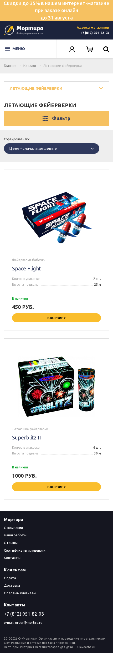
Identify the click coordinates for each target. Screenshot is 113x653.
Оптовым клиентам (20, 593)
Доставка (12, 585)
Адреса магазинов (93, 27)
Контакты (12, 558)
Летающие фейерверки (35, 88)
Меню (18, 48)
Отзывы (11, 543)
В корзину (56, 318)
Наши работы (15, 535)
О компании (13, 528)
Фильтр (61, 118)
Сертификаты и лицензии (24, 550)
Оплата (10, 578)
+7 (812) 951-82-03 (94, 32)
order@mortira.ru (28, 622)
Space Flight (26, 268)
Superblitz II (26, 437)
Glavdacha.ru (86, 647)
